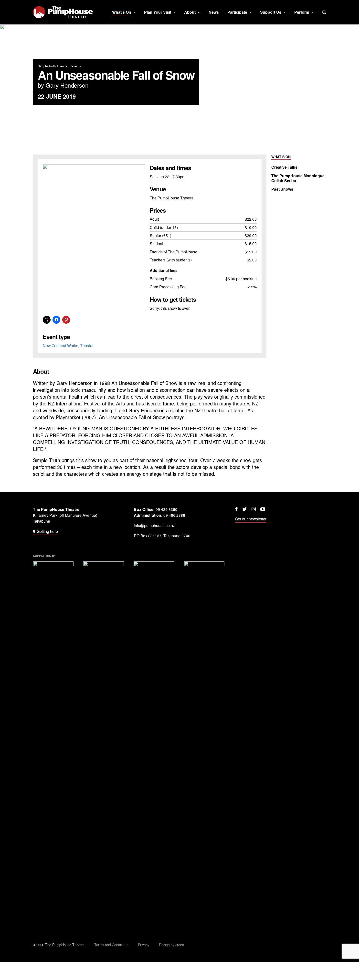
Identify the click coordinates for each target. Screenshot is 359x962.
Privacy (143, 944)
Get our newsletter (250, 519)
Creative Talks (284, 167)
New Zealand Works (60, 345)
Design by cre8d (171, 944)
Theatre (87, 345)
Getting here (47, 531)
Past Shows (282, 189)
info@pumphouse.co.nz (154, 525)
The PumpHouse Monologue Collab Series (298, 178)
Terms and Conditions (111, 944)
